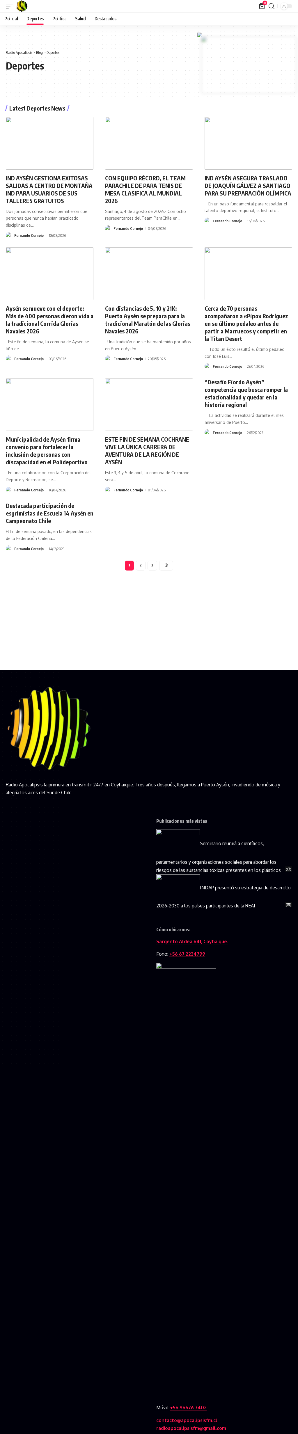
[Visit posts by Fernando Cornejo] (9, 235)
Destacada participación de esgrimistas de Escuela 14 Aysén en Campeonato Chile (49, 513)
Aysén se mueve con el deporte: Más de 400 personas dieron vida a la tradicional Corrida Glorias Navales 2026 (49, 320)
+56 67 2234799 (187, 954)
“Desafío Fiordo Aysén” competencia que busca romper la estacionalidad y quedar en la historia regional (246, 393)
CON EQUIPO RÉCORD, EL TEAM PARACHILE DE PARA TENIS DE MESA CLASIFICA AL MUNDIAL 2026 (145, 189)
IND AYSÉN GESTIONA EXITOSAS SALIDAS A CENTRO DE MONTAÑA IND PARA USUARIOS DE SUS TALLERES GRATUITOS (49, 189)
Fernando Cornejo (29, 235)
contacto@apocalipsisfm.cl (186, 1420)
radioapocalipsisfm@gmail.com (191, 1428)
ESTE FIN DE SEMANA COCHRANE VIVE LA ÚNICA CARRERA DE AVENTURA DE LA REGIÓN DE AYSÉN (147, 450)
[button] (11, 6)
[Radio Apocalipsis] (22, 6)
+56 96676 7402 (188, 1407)
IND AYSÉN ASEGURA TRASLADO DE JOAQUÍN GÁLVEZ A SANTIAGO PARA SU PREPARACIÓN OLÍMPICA (248, 185)
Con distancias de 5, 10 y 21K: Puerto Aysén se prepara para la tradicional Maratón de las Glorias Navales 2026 (147, 320)
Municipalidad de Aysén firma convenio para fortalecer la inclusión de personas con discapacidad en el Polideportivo (47, 450)
